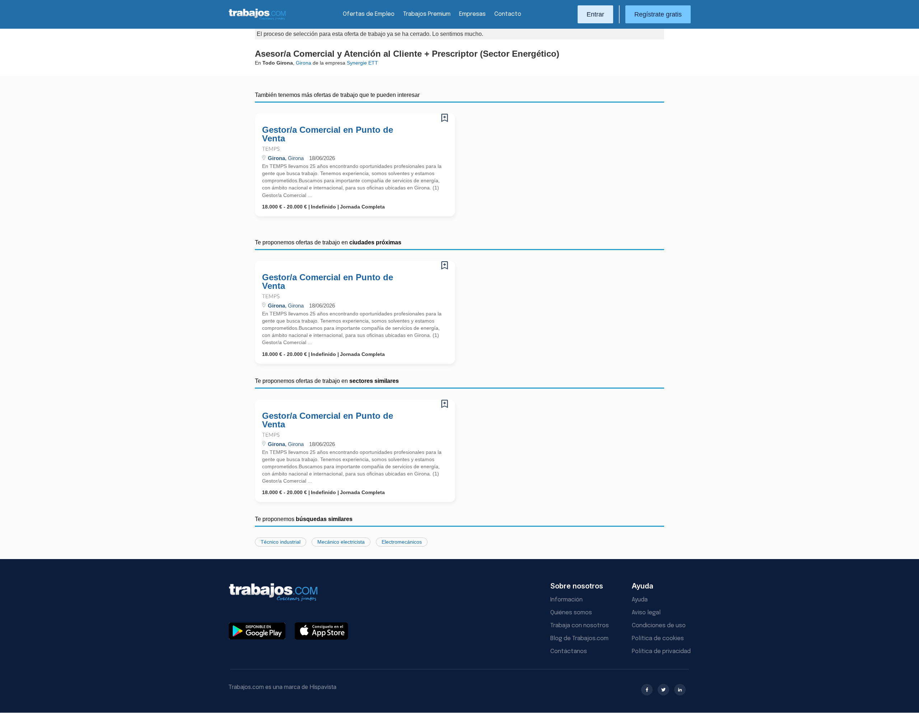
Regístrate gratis (658, 14)
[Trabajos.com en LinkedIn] (680, 689)
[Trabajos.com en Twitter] (663, 689)
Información (566, 600)
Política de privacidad (661, 651)
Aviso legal (646, 613)
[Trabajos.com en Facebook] (647, 689)
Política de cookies (658, 638)
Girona (303, 63)
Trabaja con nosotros (579, 626)
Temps (271, 149)
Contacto (507, 14)
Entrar (595, 14)
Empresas (472, 14)
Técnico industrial (280, 542)
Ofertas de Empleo (369, 14)
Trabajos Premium (427, 14)
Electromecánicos (402, 542)
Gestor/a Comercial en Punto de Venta (327, 134)
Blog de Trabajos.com (579, 638)
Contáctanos (568, 651)
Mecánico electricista (341, 542)
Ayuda (640, 600)
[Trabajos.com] (257, 19)
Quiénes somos (571, 613)
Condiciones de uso (659, 626)
